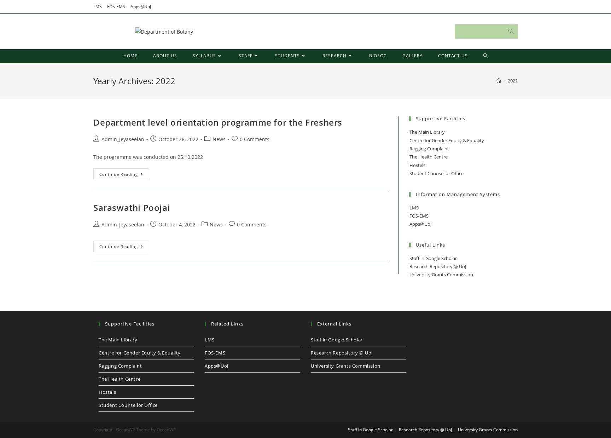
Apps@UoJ (140, 7)
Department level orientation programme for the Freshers (217, 122)
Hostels (417, 165)
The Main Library (427, 132)
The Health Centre (428, 157)
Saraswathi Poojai (131, 207)
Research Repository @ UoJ (437, 266)
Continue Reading (124, 175)
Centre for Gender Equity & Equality (446, 140)
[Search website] (486, 56)
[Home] (498, 80)
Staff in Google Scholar (433, 258)
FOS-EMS (116, 7)
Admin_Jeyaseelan (122, 139)
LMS (97, 7)
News (219, 139)
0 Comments (254, 139)
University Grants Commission (441, 274)
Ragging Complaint (429, 148)
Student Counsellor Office (436, 173)
